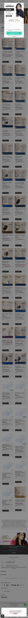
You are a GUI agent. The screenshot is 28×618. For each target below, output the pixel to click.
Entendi (15, 613)
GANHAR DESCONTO (14, 33)
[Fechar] (22, 4)
